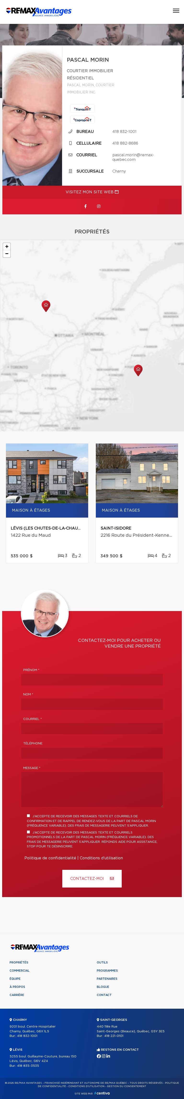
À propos (17, 986)
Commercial (19, 970)
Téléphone (32, 743)
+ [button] (6, 246)
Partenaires (107, 978)
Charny (119, 171)
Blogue (103, 986)
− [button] (6, 254)
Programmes (107, 970)
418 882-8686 (125, 143)
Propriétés (19, 962)
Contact (104, 995)
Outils (102, 962)
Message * (31, 768)
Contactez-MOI (87, 879)
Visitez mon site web (90, 192)
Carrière (17, 995)
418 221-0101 (113, 1036)
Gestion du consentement (126, 1086)
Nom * (28, 694)
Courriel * (32, 719)
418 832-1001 (124, 132)
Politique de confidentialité (50, 858)
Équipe (15, 978)
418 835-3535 (28, 1065)
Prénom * (31, 670)
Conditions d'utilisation (101, 858)
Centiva (102, 1093)
